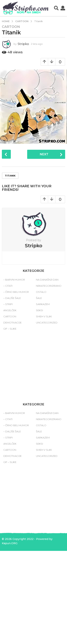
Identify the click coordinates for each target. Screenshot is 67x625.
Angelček (9, 310)
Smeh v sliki (44, 316)
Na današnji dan (47, 279)
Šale (39, 298)
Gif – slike (9, 328)
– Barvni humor (14, 279)
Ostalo (41, 291)
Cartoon (11, 27)
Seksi (39, 310)
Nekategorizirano (48, 285)
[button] (56, 8)
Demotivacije (12, 322)
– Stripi (8, 304)
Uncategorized (47, 322)
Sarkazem (43, 304)
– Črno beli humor (16, 291)
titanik (10, 175)
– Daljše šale (12, 298)
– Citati (7, 285)
